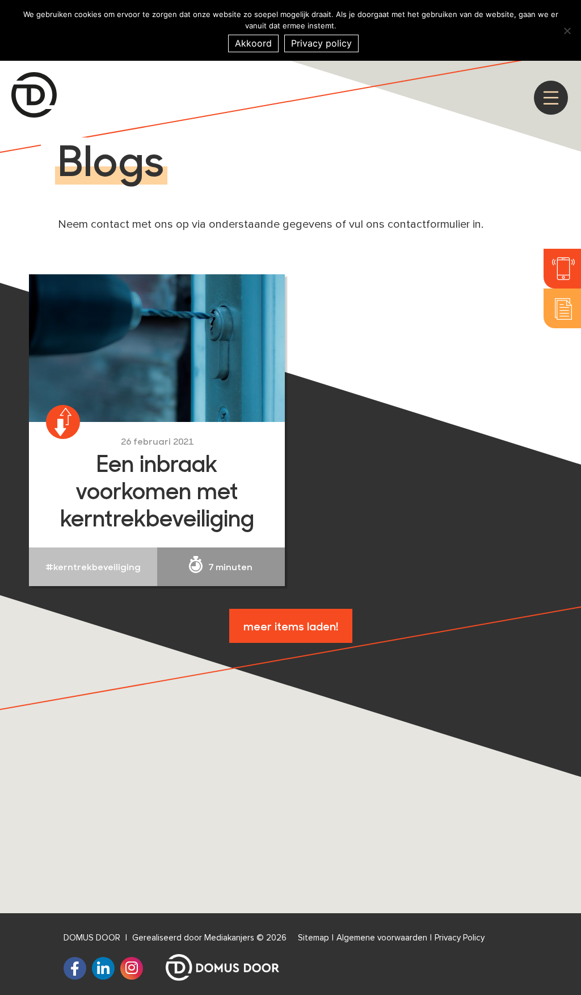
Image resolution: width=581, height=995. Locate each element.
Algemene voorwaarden (381, 938)
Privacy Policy (460, 938)
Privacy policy (321, 43)
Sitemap (313, 938)
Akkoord (253, 43)
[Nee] (566, 30)
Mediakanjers (229, 938)
